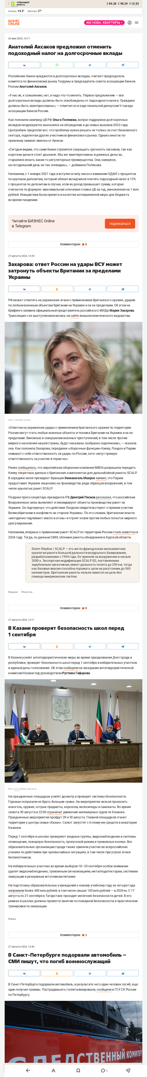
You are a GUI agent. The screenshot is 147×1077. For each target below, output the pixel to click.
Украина (13, 592)
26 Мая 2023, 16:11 (19, 38)
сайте (75, 316)
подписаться (120, 224)
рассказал (103, 497)
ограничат (54, 812)
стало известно (124, 532)
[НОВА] (103, 22)
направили (16, 890)
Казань (12, 919)
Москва (32, 11)
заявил (101, 478)
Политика (27, 592)
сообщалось (27, 467)
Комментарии (73, 244)
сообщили (70, 668)
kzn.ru (17, 789)
